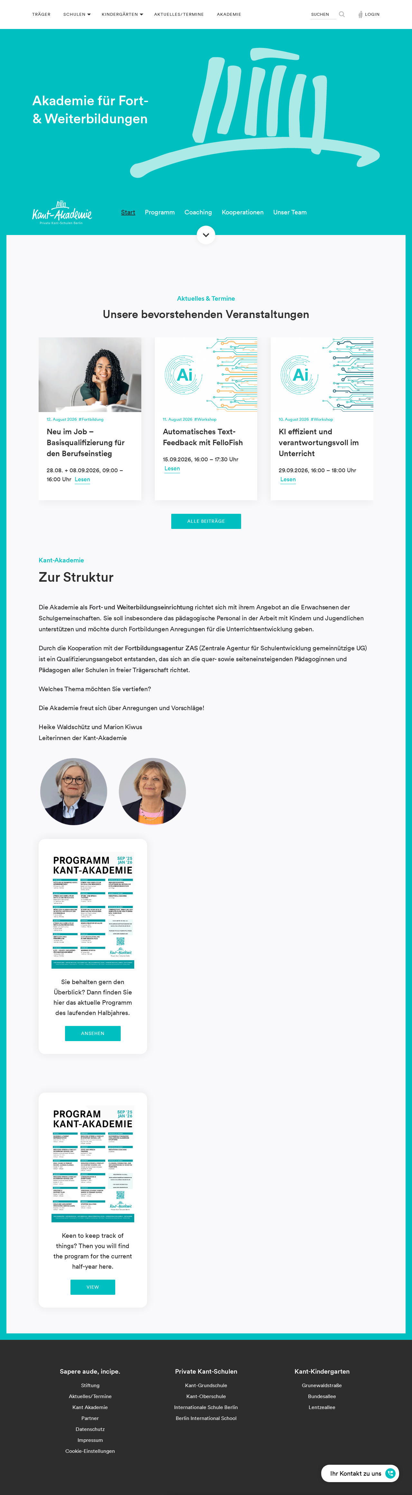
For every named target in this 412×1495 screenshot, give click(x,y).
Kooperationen (243, 212)
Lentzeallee (322, 1407)
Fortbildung (93, 419)
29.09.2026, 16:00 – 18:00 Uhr (317, 470)
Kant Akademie (90, 1407)
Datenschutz (90, 1429)
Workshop (207, 419)
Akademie (229, 14)
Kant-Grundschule (206, 1385)
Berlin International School (206, 1418)
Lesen (82, 479)
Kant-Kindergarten (322, 1371)
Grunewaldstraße (322, 1385)
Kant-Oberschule (206, 1396)
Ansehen (93, 1033)
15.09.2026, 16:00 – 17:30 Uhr (201, 459)
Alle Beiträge (206, 521)
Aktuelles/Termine (179, 14)
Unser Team (290, 212)
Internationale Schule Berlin (206, 1407)
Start (128, 212)
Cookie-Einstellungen (90, 1451)
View (93, 1287)
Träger (41, 14)
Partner (90, 1418)
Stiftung (90, 1385)
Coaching (198, 212)
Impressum (90, 1440)
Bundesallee (322, 1396)
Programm (160, 212)
